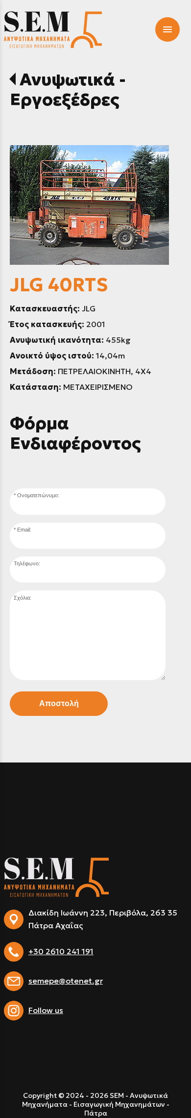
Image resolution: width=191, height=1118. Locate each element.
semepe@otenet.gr (65, 981)
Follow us (45, 1010)
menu (167, 29)
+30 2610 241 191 (61, 951)
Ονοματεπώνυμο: (38, 495)
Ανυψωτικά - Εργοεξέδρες (68, 89)
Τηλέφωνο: (27, 563)
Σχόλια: (22, 598)
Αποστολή (59, 703)
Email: (24, 530)
